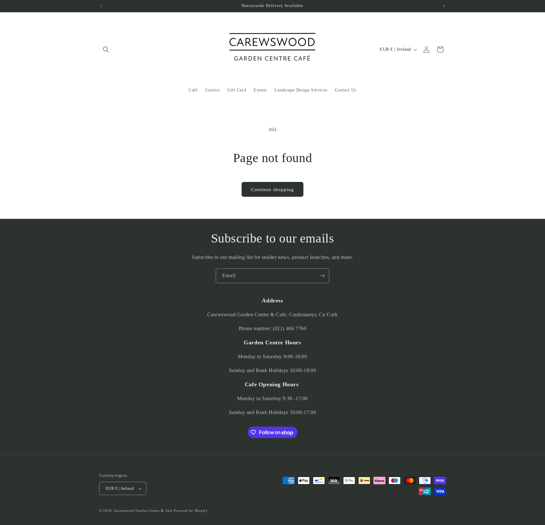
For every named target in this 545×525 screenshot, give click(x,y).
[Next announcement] (444, 6)
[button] (106, 49)
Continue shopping (272, 189)
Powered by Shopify (191, 510)
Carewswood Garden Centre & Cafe (143, 510)
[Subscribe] (322, 275)
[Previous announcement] (101, 6)
